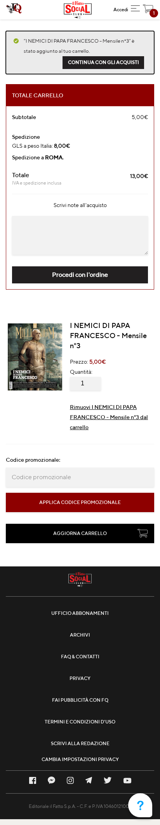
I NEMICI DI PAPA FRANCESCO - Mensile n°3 (108, 335)
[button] (135, 10)
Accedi (120, 9)
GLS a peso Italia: (41, 146)
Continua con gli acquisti (103, 62)
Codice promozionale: (33, 460)
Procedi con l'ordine (80, 274)
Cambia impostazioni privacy (80, 759)
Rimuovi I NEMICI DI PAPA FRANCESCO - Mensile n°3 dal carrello (109, 417)
